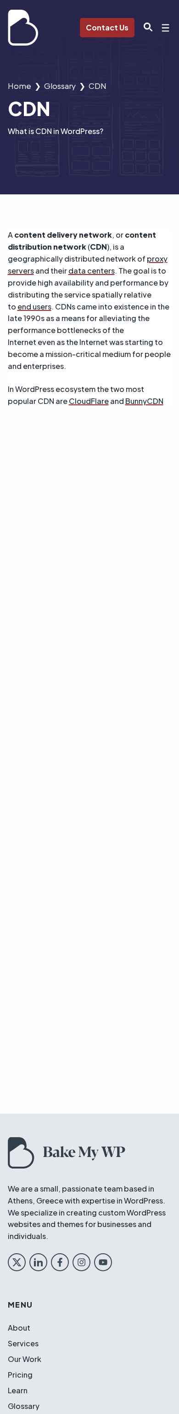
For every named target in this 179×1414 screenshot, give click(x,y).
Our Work (24, 1359)
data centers (91, 270)
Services (23, 1343)
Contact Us (107, 27)
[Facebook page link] (60, 1262)
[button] (145, 27)
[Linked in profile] (38, 1262)
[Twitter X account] (17, 1262)
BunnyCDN (144, 401)
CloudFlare (89, 401)
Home (19, 86)
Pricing (20, 1374)
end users (34, 306)
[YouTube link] (103, 1262)
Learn (18, 1390)
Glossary (60, 86)
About (19, 1327)
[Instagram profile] (81, 1262)
